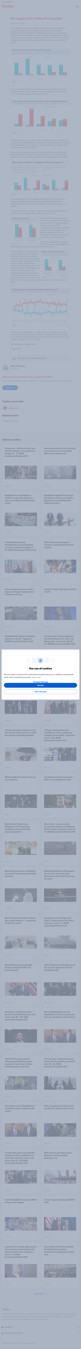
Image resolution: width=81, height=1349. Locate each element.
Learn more (36, 677)
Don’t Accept (40, 691)
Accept (40, 685)
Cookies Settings (40, 682)
